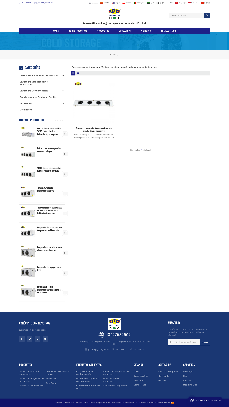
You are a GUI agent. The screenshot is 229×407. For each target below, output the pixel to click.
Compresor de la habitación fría (84, 373)
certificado (163, 376)
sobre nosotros (78, 31)
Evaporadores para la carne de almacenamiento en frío (49, 249)
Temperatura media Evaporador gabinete (45, 189)
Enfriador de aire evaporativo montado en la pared (49, 150)
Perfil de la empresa (168, 371)
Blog (185, 376)
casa (136, 371)
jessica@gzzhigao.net (45, 3)
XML (137, 403)
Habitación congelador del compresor (87, 380)
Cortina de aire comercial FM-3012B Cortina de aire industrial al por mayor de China (49, 131)
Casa (56, 31)
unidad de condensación (34, 91)
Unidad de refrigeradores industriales (34, 83)
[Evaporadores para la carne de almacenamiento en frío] (28, 253)
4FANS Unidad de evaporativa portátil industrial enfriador (49, 169)
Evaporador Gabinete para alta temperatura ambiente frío (49, 229)
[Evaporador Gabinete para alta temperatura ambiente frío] (28, 233)
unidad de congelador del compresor (116, 373)
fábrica (162, 380)
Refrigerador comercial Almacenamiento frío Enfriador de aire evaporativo (94, 129)
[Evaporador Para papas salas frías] (28, 273)
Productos (103, 31)
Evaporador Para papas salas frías (49, 268)
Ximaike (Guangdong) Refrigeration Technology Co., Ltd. (114, 23)
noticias (146, 31)
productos (138, 380)
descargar (125, 31)
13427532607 (26, 3)
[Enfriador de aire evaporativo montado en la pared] (28, 154)
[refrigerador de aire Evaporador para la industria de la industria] (28, 293)
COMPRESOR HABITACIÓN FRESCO (88, 387)
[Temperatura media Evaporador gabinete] (28, 194)
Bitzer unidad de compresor (111, 380)
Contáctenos (168, 31)
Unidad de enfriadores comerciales (39, 75)
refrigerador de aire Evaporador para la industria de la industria (48, 289)
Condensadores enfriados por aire (38, 97)
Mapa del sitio (190, 384)
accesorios (26, 103)
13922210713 (139, 349)
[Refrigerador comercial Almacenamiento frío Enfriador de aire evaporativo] (93, 102)
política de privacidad (148, 403)
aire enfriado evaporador (115, 385)
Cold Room (26, 110)
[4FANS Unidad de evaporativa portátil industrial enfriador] (28, 174)
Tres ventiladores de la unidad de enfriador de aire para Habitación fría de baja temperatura (49, 210)
